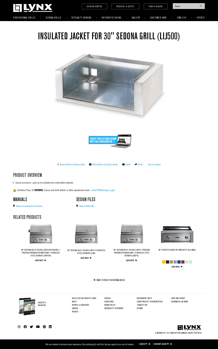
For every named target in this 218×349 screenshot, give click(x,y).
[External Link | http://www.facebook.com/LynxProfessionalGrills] (25, 326)
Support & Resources (80, 305)
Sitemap (140, 308)
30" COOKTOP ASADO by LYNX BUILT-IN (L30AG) (177, 250)
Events (201, 18)
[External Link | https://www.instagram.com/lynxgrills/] (19, 326)
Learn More (39, 260)
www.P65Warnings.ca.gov (103, 190)
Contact (107, 298)
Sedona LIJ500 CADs (86, 206)
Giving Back (108, 302)
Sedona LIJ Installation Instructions (29, 206)
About (74, 302)
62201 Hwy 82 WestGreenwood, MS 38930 (179, 300)
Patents (75, 312)
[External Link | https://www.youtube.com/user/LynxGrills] (38, 326)
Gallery (136, 18)
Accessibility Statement (114, 308)
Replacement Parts (144, 298)
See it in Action (154, 164)
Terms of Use (142, 305)
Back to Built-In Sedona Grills (72, 164)
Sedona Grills (53, 18)
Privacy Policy (109, 305)
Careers (75, 308)
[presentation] (189, 6)
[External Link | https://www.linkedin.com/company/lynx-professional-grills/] (50, 326)
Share (140, 164)
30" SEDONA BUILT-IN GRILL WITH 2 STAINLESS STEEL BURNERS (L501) (86, 251)
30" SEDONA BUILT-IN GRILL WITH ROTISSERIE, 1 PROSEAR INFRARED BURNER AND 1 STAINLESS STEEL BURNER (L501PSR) (40, 253)
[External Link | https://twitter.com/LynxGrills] (31, 326)
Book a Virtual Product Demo (84, 298)
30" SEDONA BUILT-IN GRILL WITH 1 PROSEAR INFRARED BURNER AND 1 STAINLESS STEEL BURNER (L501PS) (131, 253)
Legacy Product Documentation (149, 302)
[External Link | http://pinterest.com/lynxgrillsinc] (44, 326)
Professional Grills (24, 18)
